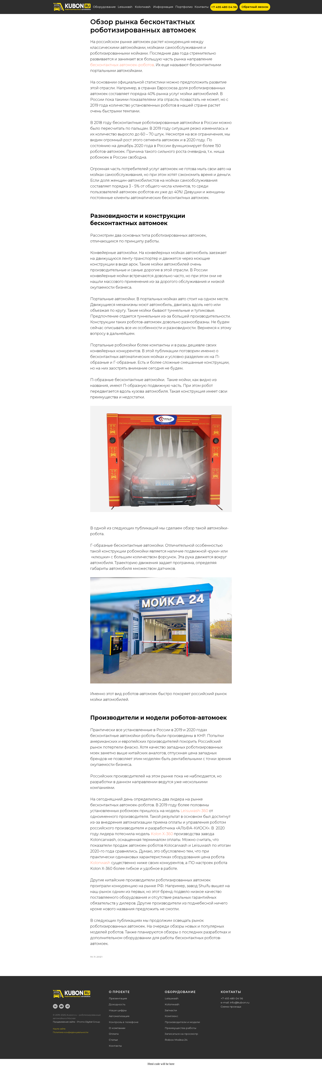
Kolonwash (100, 862)
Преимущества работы (180, 1028)
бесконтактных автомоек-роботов (122, 65)
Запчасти (171, 1010)
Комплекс (171, 1016)
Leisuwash (171, 998)
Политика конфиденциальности (70, 1032)
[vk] (55, 1006)
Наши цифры (118, 1010)
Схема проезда (231, 1006)
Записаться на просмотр (181, 1033)
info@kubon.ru (239, 1002)
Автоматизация (119, 1016)
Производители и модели (182, 1022)
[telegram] (67, 1006)
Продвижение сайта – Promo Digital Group (76, 1021)
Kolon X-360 (162, 834)
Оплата (114, 1033)
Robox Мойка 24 (176, 1039)
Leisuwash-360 (194, 811)
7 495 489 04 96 (232, 998)
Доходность (117, 1004)
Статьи (113, 1039)
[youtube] (61, 1006)
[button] (254, 7)
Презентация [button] (118, 998)
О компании (117, 1028)
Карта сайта (59, 1028)
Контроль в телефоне (123, 1022)
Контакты (115, 1045)
